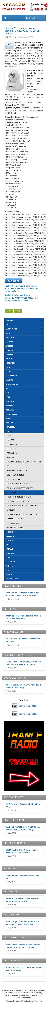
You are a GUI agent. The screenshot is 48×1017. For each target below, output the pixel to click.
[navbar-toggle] (5, 18)
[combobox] (35, 18)
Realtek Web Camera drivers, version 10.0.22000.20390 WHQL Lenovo (22, 31)
